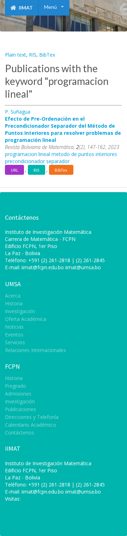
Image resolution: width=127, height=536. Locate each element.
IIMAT (25, 8)
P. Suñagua (17, 111)
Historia (14, 303)
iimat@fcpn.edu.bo (43, 267)
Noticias (14, 326)
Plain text (15, 54)
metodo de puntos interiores (84, 154)
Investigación (20, 311)
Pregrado (15, 385)
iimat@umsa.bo (83, 267)
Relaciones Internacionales (35, 350)
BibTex (47, 54)
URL (14, 170)
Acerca (12, 296)
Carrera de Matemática (31, 239)
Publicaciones (20, 409)
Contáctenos (19, 432)
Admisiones (18, 393)
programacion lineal (27, 154)
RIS (32, 54)
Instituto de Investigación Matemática (48, 463)
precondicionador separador (37, 161)
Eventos (14, 334)
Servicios (15, 342)
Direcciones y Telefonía (32, 417)
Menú (50, 7)
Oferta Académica (25, 319)
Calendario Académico (30, 424)
